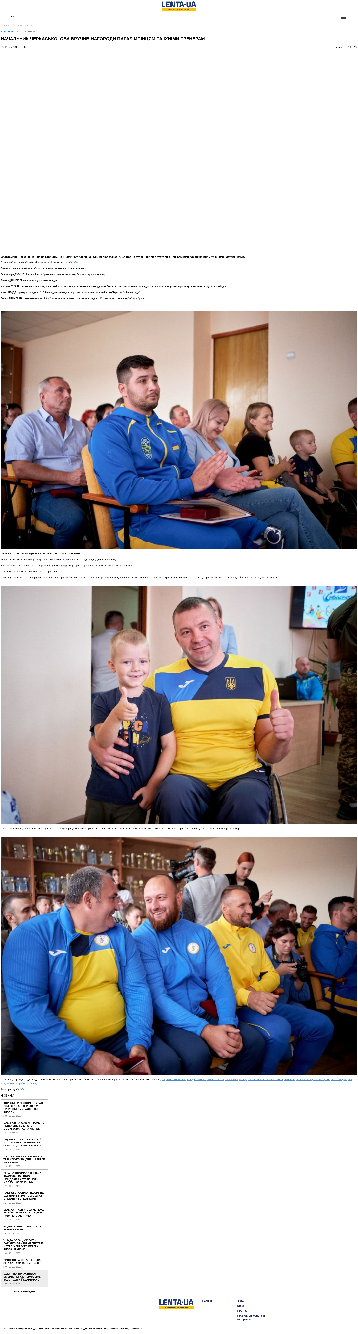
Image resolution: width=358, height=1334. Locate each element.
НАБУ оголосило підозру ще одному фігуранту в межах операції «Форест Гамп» (23, 1195)
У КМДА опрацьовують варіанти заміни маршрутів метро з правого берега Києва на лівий (23, 1245)
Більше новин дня (24, 1291)
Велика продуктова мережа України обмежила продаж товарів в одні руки (23, 1212)
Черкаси (28, 25)
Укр (2, 17)
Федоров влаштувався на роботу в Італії (22, 1228)
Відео (240, 1305)
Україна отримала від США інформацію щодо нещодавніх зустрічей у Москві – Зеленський (22, 1178)
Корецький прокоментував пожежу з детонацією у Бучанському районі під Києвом (23, 1108)
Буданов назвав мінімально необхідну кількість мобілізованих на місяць (23, 1125)
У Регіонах (16, 25)
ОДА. (75, 262)
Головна (5, 25)
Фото (240, 1301)
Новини (207, 1301)
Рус (12, 17)
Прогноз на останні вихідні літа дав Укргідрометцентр (23, 1261)
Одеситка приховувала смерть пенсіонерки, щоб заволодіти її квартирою (22, 1276)
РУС (355, 47)
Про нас (242, 1310)
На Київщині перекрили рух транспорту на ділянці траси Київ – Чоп (24, 1159)
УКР (349, 47)
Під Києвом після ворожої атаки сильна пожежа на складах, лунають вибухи (22, 1142)
